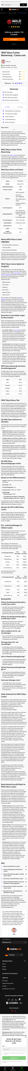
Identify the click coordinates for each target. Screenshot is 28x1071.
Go (23, 5)
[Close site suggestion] (26, 2)
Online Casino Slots (6, 274)
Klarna (4, 964)
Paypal (4, 966)
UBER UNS (5, 977)
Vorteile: (7, 107)
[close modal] (25, 1037)
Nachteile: (20, 107)
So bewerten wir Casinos (8, 988)
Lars (14, 934)
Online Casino (13, 155)
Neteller (4, 969)
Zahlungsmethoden (7, 961)
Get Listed (5, 980)
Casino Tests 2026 (12, 13)
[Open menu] (2, 9)
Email (3, 1046)
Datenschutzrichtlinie (7, 983)
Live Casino (17, 330)
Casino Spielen (17, 273)
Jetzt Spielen (14, 39)
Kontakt (4, 986)
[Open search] (26, 9)
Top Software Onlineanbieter (10, 973)
